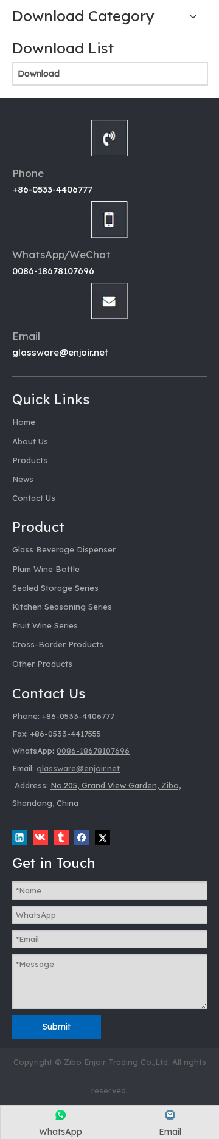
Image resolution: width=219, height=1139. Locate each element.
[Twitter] (102, 837)
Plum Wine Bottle (46, 569)
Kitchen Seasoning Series (62, 606)
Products (29, 460)
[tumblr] (61, 837)
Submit (57, 1026)
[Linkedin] (19, 837)
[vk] (40, 837)
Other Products (42, 664)
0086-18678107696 (53, 271)
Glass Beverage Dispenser (64, 549)
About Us (30, 441)
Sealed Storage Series (55, 588)
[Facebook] (81, 837)
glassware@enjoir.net (60, 352)
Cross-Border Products (57, 644)
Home (23, 422)
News (22, 479)
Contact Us (33, 498)
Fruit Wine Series (45, 625)
